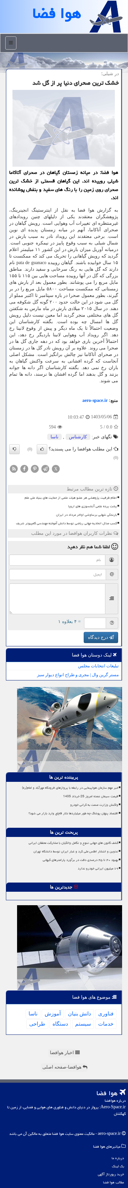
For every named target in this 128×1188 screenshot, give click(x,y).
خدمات (106, 1024)
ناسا (54, 436)
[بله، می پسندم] (42, 449)
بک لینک (118, 1166)
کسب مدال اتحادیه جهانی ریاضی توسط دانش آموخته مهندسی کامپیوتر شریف (66, 523)
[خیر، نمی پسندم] (14, 449)
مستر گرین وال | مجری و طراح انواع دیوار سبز (78, 674)
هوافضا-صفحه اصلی (62, 1067)
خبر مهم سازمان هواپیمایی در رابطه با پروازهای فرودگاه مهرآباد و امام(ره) (70, 787)
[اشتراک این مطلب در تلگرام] (45, 468)
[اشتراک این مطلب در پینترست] (34, 468)
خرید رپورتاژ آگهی (111, 1174)
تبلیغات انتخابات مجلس (98, 665)
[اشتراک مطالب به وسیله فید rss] (13, 468)
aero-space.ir (95, 400)
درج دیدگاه (98, 637)
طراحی (37, 1024)
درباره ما (118, 1158)
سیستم (83, 1024)
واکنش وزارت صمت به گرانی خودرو (94, 805)
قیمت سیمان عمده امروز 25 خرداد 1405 (90, 796)
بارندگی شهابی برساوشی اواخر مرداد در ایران (86, 514)
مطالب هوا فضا (113, 1182)
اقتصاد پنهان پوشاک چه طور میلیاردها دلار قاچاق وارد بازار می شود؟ (73, 813)
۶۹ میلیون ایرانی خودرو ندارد (98, 868)
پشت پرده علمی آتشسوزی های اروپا (92, 506)
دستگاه (60, 1024)
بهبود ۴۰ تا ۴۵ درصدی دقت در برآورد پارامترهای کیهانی (80, 860)
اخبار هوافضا (62, 1052)
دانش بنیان (79, 1013)
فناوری (106, 1013)
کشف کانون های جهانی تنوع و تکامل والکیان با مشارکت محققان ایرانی (73, 843)
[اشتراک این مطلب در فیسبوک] (24, 468)
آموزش (53, 1013)
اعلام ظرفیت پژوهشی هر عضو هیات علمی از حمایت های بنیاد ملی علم (71, 497)
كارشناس (78, 436)
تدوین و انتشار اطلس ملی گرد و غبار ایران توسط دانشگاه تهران (75, 851)
